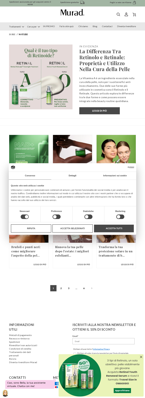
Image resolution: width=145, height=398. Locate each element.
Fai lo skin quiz (66, 26)
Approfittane (122, 390)
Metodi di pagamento (20, 335)
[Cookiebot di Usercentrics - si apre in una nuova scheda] (121, 167)
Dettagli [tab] (72, 175)
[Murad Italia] (72, 14)
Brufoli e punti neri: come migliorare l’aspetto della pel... (25, 251)
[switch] (57, 216)
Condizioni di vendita (20, 348)
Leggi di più (99, 110)
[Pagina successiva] (92, 288)
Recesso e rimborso (19, 338)
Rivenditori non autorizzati (23, 345)
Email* (75, 336)
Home (12, 34)
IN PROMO (49, 26)
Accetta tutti (114, 228)
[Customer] (124, 14)
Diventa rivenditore (126, 26)
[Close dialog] (141, 356)
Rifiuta (31, 228)
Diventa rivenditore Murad (23, 362)
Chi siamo (83, 26)
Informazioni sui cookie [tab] (115, 175)
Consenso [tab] (30, 175)
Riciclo (12, 358)
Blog (95, 26)
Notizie (23, 34)
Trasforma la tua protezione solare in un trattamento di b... (116, 251)
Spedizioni (14, 341)
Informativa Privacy (101, 349)
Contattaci (107, 26)
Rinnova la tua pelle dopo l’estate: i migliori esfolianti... (72, 251)
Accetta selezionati (72, 228)
